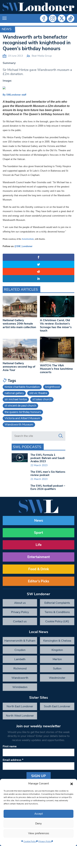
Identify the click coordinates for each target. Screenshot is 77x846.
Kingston (57, 650)
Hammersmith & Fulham (19, 641)
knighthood (52, 387)
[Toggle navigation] (4, 18)
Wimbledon (19, 687)
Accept (38, 813)
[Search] (60, 436)
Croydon (20, 650)
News (6, 29)
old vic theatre (38, 393)
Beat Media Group (42, 55)
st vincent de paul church (20, 406)
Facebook (43, 18)
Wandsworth (19, 678)
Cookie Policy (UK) (57, 621)
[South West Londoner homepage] (38, 7)
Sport (38, 532)
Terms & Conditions (57, 612)
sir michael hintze (16, 399)
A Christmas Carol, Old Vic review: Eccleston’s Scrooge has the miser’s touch (56, 325)
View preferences (38, 833)
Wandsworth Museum (19, 424)
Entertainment (38, 557)
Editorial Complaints (57, 603)
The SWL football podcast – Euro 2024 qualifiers (47, 487)
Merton (57, 659)
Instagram (52, 18)
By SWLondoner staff (14, 94)
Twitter (61, 18)
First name (10, 746)
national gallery (14, 393)
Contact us (20, 621)
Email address (13, 760)
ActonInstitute (28, 239)
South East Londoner (57, 706)
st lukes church (42, 399)
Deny (38, 823)
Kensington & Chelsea (57, 641)
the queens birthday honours (23, 412)
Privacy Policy (45, 841)
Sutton (57, 669)
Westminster (57, 678)
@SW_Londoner (23, 246)
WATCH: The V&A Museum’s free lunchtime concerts (56, 368)
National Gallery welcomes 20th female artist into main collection (19, 323)
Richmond (20, 669)
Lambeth (19, 659)
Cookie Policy (30, 841)
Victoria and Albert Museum (22, 418)
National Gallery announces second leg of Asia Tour (19, 366)
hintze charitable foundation (22, 387)
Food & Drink (38, 569)
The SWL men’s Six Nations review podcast (47, 473)
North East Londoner (20, 706)
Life (39, 545)
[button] (71, 783)
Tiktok (70, 18)
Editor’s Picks (38, 581)
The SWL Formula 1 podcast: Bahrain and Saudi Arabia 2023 (47, 458)
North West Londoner (20, 716)
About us (20, 603)
